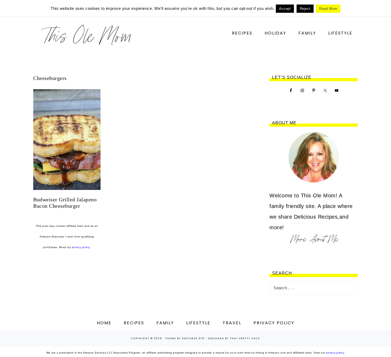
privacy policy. (81, 247)
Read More (328, 9)
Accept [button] (285, 9)
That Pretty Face (245, 338)
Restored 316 (193, 338)
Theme (170, 338)
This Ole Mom (86, 35)
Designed (216, 338)
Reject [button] (305, 9)
